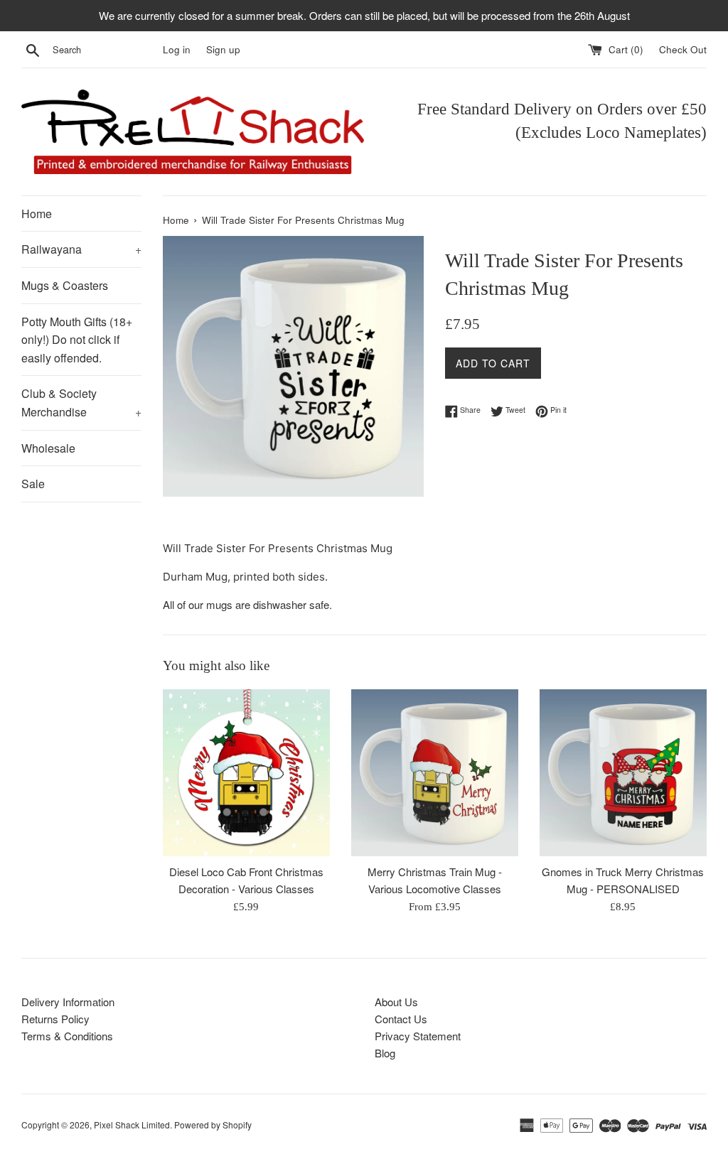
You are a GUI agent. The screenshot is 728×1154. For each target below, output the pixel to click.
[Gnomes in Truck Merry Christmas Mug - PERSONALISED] (623, 772)
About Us (396, 1001)
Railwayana (81, 249)
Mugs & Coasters (64, 285)
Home (36, 213)
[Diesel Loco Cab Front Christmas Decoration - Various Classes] (246, 772)
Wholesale (48, 448)
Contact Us (401, 1018)
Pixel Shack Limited (132, 1124)
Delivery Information (67, 1001)
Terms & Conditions (67, 1035)
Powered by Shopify (213, 1124)
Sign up (223, 49)
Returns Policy (55, 1018)
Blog (385, 1052)
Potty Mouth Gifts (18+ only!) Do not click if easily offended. (76, 339)
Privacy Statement (418, 1035)
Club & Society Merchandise (81, 402)
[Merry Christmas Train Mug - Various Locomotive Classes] (434, 772)
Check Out (683, 49)
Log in (177, 49)
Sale (33, 483)
